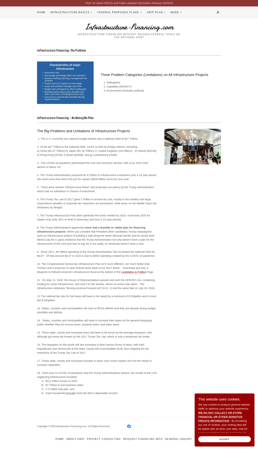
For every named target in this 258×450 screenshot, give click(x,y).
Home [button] (59, 439)
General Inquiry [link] (178, 439)
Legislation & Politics (133, 272)
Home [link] (41, 12)
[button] (71, 12)
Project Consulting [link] (104, 439)
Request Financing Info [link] (143, 439)
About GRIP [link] (75, 439)
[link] (129, 28)
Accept (224, 439)
